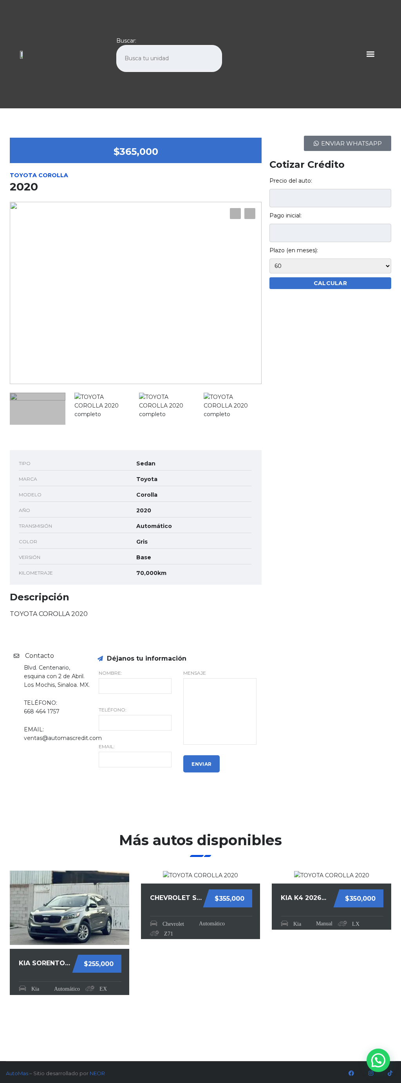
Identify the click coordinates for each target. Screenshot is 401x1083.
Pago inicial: (285, 215)
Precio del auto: (290, 180)
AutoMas (17, 1073)
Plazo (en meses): (293, 250)
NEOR (97, 1073)
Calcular (330, 283)
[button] (370, 54)
